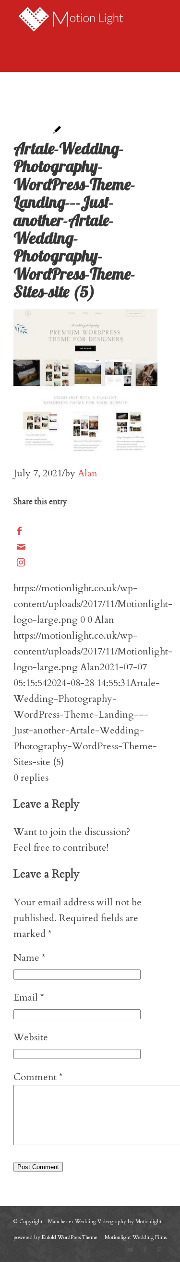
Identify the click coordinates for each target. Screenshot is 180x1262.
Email (28, 997)
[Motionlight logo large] (74, 19)
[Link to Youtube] (130, 1250)
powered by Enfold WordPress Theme (55, 1237)
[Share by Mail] (21, 547)
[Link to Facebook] (145, 1250)
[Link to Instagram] (21, 562)
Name (29, 957)
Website (30, 1037)
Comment (37, 1076)
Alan (87, 473)
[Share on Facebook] (19, 531)
